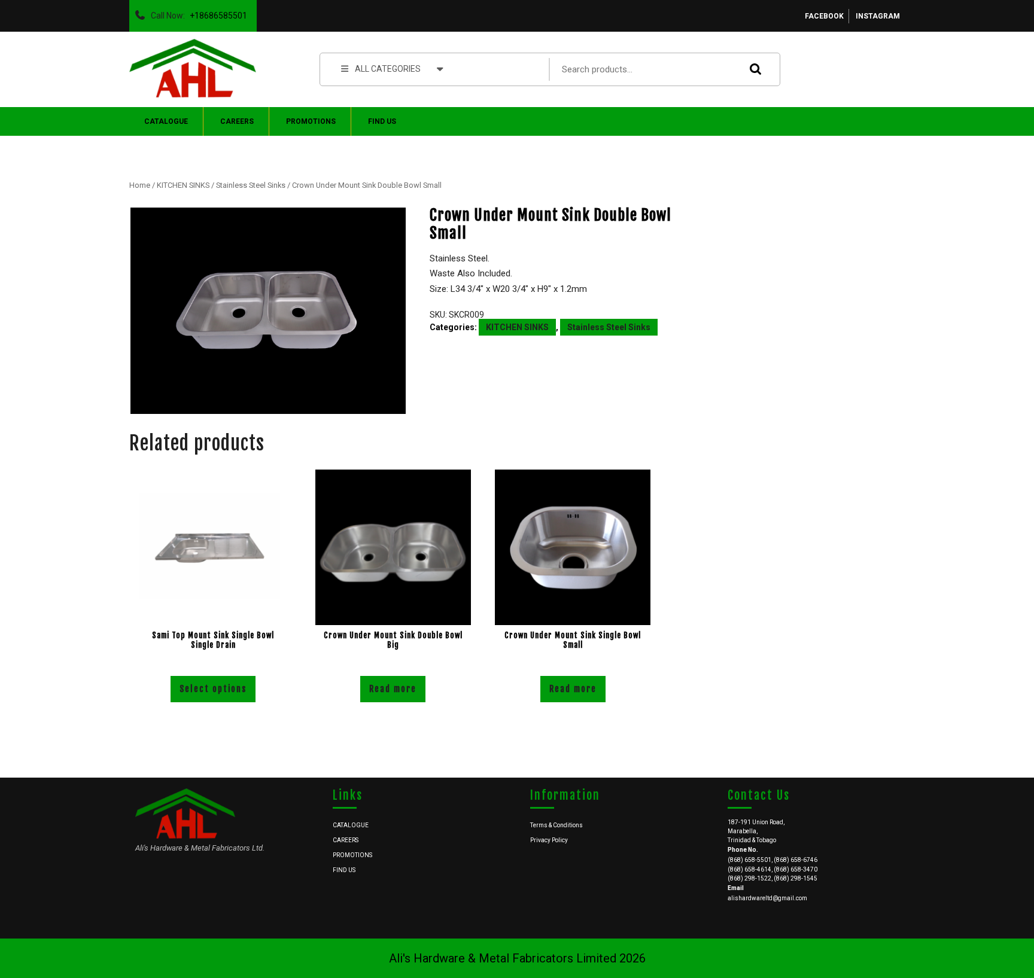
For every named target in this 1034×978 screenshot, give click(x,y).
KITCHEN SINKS (183, 185)
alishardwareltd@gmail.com (767, 898)
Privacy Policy (549, 840)
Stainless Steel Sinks (250, 185)
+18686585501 (216, 12)
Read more (392, 689)
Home (139, 185)
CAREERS (237, 121)
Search (753, 69)
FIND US (382, 121)
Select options (213, 689)
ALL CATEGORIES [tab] (388, 69)
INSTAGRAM (878, 16)
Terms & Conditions (556, 825)
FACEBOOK (824, 16)
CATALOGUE (166, 121)
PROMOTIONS (311, 121)
